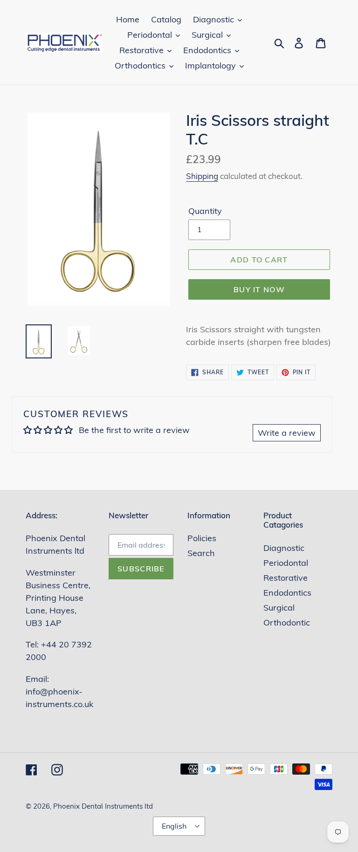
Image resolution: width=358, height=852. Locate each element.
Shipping (202, 176)
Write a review (287, 432)
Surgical (279, 607)
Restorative (285, 577)
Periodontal (285, 562)
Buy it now (259, 289)
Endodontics (287, 592)
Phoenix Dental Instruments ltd (103, 806)
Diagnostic (283, 548)
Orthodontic (286, 622)
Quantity (205, 211)
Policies (201, 538)
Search (201, 553)
